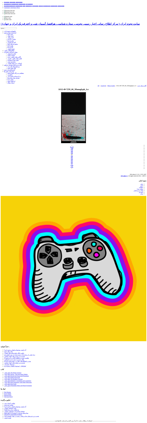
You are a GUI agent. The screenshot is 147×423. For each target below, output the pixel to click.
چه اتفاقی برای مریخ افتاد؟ (11, 410)
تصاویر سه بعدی (8, 405)
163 (72, 160)
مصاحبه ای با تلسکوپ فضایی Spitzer (14, 411)
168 (72, 153)
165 (72, 157)
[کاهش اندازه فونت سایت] (9, 13)
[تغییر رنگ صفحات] (8, 16)
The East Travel (8, 396)
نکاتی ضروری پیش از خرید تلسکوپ (14, 359)
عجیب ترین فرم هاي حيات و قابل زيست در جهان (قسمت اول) (21, 416)
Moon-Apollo (111, 85)
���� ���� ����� (13, 2)
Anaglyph (103, 85)
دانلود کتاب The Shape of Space (12, 372)
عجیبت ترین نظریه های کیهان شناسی (14, 363)
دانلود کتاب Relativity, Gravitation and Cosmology (17, 381)
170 (72, 150)
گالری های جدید (141, 85)
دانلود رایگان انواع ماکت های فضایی (14, 353)
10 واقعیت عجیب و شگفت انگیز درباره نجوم (16, 358)
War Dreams (7, 392)
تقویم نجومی (7, 418)
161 (72, 163)
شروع (72, 147)
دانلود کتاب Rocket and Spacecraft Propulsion (16, 376)
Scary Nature (7, 393)
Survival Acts (7, 395)
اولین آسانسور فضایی (10, 408)
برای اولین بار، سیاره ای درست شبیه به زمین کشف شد (19, 355)
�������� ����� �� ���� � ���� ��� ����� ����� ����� (34, 6)
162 (72, 162)
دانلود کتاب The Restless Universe (13, 379)
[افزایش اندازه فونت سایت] (9, 10)
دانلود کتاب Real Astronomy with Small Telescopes (18, 382)
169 (72, 151)
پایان (72, 167)
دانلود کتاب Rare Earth (10, 384)
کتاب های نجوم (8, 351)
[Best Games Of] (73, 340)
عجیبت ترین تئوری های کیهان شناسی (14, 356)
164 (72, 159)
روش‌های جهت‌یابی (9, 364)
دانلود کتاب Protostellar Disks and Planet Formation (18, 385)
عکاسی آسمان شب (9, 403)
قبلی (72, 148)
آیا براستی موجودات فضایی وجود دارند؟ (15, 350)
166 (72, 156)
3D (98, 85)
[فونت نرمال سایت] (9, 12)
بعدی (71, 165)
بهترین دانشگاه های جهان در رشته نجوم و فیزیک (17, 361)
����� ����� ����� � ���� (18, 4)
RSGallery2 (124, 176)
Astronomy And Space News (12, 7)
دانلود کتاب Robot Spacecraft (12, 377)
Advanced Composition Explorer (13, 414)
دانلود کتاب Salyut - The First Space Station (16, 374)
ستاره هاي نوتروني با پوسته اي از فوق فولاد (16, 413)
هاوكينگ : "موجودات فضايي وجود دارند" (15, 366)
